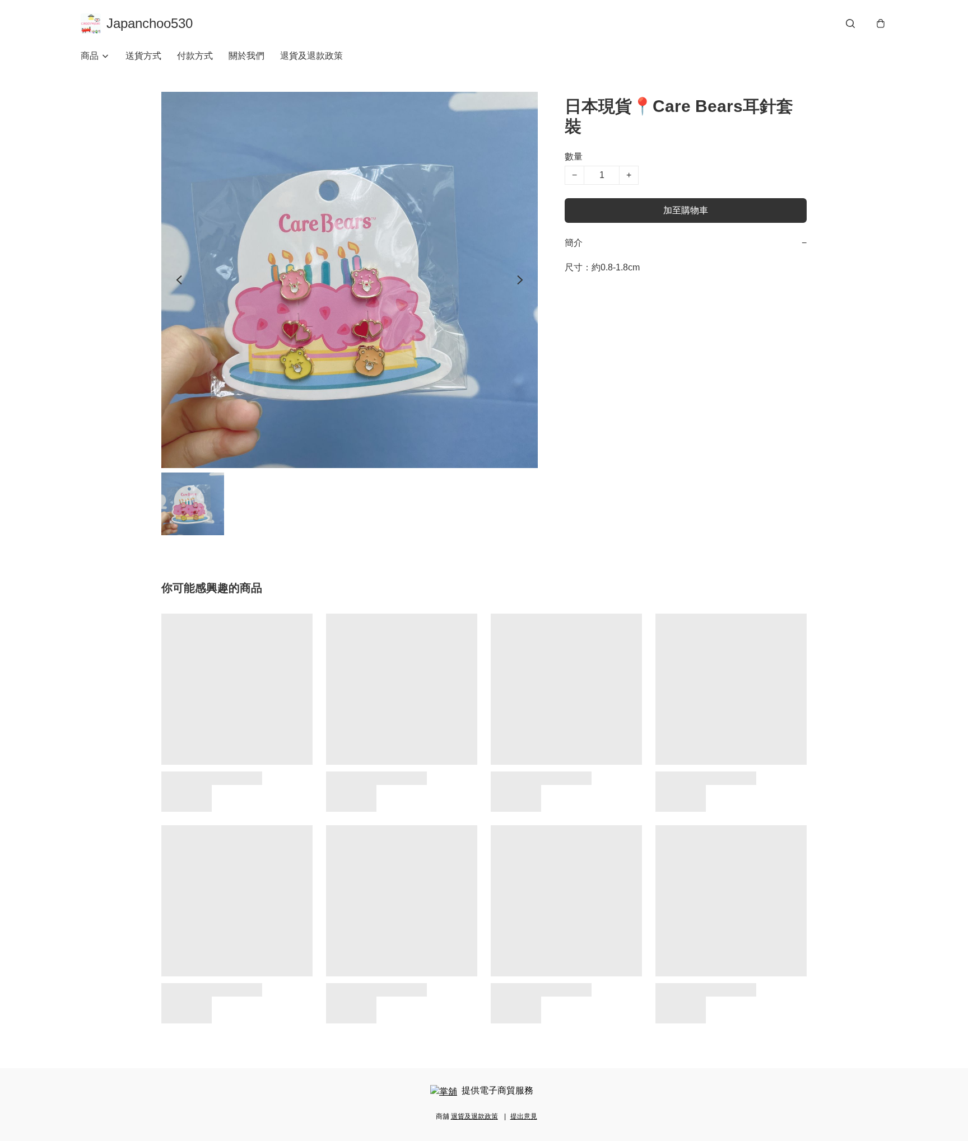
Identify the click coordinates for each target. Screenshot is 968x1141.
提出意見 (523, 1116)
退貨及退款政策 (311, 55)
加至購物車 (685, 210)
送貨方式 (143, 55)
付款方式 (195, 55)
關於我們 (246, 55)
